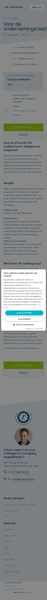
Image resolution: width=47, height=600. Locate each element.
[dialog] (23, 300)
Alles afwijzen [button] (24, 319)
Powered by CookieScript (34, 329)
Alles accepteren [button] (24, 313)
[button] (23, 324)
